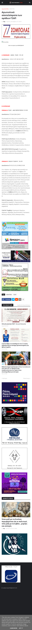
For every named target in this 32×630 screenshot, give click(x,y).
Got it (21, 628)
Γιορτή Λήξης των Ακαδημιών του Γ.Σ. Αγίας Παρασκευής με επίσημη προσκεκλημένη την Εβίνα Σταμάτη (15, 345)
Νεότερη (5, 378)
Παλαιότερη (26, 378)
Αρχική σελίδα (5, 9)
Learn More (13, 628)
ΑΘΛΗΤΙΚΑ (12, 9)
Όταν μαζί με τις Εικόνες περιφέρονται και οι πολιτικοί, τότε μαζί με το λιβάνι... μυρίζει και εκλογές (14, 522)
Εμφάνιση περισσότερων (23, 305)
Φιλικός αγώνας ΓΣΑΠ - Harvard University (14, 324)
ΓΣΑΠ (14, 294)
